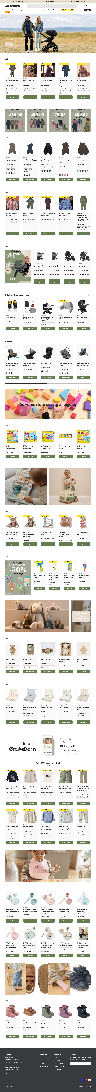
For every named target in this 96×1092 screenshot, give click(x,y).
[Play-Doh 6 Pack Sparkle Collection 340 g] (48, 436)
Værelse (35, 10)
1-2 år (43, 167)
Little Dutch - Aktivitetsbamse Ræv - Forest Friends (29, 534)
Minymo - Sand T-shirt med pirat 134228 (46, 787)
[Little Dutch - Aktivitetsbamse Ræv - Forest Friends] (30, 522)
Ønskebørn (10, 1086)
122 (16, 90)
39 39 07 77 (10, 1064)
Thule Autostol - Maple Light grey (29, 364)
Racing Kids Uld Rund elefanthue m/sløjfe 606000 (64, 160)
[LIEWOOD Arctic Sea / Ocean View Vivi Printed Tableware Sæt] (83, 933)
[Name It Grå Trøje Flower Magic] (30, 776)
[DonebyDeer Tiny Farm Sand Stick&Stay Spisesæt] (66, 933)
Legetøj (14, 10)
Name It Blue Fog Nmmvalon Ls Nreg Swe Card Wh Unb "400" (47, 828)
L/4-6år (7, 169)
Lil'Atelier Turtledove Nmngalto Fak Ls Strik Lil (29, 827)
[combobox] (52, 6)
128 (7, 92)
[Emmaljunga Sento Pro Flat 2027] (69, 256)
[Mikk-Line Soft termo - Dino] (48, 70)
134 (42, 797)
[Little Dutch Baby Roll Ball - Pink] (83, 522)
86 (12, 88)
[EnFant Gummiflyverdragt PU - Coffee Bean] (48, 203)
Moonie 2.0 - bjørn (10, 659)
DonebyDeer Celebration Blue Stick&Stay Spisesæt (30, 910)
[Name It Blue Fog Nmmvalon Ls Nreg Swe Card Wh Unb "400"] (48, 816)
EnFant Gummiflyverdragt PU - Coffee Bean (48, 214)
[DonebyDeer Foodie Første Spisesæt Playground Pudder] (12, 933)
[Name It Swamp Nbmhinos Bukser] (83, 816)
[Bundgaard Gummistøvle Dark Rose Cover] (66, 1012)
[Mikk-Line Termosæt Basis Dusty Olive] (12, 70)
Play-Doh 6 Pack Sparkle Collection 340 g (47, 447)
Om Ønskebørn (80, 1086)
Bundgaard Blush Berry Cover (12, 1023)
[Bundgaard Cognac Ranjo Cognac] (30, 1012)
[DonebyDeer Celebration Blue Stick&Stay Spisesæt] (30, 899)
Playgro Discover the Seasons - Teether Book (69, 577)
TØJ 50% (64, 10)
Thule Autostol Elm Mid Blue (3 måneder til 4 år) (83, 364)
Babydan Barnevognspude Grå (65, 318)
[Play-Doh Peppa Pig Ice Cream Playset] (30, 436)
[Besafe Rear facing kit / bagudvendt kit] (30, 307)
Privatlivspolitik (44, 1066)
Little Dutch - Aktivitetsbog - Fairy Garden (64, 534)
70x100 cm (8, 713)
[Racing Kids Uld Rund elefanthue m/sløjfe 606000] (66, 148)
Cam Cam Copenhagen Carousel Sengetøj (64, 706)
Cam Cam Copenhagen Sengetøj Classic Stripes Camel (83, 707)
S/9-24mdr (8, 167)
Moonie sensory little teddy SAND (64, 660)
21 (24, 1030)
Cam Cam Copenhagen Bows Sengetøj (11, 706)
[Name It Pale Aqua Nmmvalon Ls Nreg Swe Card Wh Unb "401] (66, 816)
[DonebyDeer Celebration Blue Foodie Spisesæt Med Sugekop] (12, 899)
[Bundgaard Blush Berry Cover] (12, 1012)
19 (42, 1030)
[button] (90, 6)
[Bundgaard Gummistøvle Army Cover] (48, 1012)
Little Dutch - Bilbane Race (46, 533)
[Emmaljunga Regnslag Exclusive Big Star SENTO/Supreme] (48, 307)
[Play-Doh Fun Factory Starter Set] (83, 436)
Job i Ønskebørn (88, 1086)
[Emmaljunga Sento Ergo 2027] (84, 256)
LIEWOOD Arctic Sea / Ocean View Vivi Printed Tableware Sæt (83, 945)
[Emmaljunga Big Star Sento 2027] (39, 256)
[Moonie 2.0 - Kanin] (30, 649)
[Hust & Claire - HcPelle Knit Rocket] (12, 776)
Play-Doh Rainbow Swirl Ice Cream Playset (12, 447)
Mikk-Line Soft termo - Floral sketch (29, 81)
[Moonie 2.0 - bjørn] (12, 649)
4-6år (51, 167)
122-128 (11, 838)
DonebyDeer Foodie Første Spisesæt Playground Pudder (11, 945)
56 (77, 834)
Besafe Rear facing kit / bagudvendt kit (29, 318)
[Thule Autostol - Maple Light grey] (30, 353)
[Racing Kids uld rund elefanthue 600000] (12, 148)
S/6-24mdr (85, 167)
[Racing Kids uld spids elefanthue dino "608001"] (30, 148)
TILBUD (71, 10)
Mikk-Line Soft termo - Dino (47, 81)
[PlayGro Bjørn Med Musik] (84, 566)
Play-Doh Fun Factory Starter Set (82, 447)
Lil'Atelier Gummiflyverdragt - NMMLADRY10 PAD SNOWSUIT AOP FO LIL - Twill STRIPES (83, 217)
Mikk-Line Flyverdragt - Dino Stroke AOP (65, 214)
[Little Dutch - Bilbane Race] (48, 522)
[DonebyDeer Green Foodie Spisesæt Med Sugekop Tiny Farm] (30, 933)
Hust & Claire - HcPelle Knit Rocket (11, 787)
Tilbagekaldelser (58, 1069)
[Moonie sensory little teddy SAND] (66, 649)
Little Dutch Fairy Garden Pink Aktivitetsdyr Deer (12, 533)
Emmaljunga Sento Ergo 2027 (84, 266)
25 (27, 1030)
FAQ (41, 1060)
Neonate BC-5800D (11, 317)
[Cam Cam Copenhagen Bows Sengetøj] (12, 695)
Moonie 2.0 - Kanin (28, 659)
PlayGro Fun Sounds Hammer (39, 576)
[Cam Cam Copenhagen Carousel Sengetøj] (66, 695)
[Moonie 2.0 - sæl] (48, 649)
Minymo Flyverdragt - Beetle (29, 214)
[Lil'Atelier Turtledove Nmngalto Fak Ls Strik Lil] (30, 816)
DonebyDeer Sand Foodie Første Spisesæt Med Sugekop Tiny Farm (47, 945)
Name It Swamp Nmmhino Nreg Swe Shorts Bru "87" (65, 787)
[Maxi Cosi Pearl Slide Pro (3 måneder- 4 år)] (12, 353)
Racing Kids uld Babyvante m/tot (45, 160)
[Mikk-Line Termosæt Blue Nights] (66, 70)
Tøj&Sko (55, 10)
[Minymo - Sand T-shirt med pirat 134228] (48, 776)
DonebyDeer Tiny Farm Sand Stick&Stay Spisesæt (65, 944)
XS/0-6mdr (79, 167)
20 (6, 1030)
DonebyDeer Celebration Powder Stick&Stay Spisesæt (65, 911)
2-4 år (47, 167)
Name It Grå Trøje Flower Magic (29, 787)
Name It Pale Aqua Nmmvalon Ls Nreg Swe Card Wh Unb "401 (65, 828)
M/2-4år (13, 167)
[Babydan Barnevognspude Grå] (66, 307)
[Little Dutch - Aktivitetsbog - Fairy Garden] (66, 522)
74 (6, 88)
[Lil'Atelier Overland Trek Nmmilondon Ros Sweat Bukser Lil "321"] (83, 776)
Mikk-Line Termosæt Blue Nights (65, 81)
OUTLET (8, 12)
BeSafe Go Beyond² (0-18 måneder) (65, 364)
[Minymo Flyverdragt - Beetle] (30, 203)
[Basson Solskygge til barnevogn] (83, 307)
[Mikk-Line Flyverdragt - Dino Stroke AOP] (66, 203)
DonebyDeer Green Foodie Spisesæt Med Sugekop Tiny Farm (30, 945)
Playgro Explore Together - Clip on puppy (54, 577)
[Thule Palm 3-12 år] (48, 353)
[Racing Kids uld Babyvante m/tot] (48, 148)
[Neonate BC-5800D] (12, 307)
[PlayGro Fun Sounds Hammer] (39, 566)
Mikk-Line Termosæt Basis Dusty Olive (12, 81)
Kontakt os (56, 1057)
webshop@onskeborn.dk (15, 1062)
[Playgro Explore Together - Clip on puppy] (54, 566)
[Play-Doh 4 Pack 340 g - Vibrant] (66, 436)
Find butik (42, 1057)
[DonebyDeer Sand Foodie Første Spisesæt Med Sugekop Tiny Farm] (48, 933)
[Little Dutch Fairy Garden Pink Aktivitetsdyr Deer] (12, 522)
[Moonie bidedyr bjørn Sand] (83, 649)
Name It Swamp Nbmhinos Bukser (81, 827)
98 (6, 90)
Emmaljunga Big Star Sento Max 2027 (54, 266)
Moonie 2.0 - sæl (45, 659)
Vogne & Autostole (24, 10)
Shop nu (75, 44)
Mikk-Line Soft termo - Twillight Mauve (82, 81)
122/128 (78, 227)
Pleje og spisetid (45, 10)
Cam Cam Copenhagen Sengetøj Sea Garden (47, 706)
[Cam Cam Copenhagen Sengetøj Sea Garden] (48, 695)
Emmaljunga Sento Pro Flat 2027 (69, 266)
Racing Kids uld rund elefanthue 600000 (11, 160)
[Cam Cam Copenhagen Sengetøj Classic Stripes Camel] (83, 695)
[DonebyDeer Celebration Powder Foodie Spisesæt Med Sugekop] (48, 899)
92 (15, 88)
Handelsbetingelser (59, 1066)
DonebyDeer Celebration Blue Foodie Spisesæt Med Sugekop (12, 911)
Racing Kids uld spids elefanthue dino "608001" (30, 160)
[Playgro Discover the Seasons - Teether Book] (69, 566)
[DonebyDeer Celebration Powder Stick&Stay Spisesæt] (66, 899)
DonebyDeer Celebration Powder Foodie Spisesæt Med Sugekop (47, 911)
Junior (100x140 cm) (27, 717)
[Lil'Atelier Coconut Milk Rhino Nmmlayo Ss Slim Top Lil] (12, 816)
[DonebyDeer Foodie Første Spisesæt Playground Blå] (83, 899)
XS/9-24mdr (26, 167)
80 (9, 88)
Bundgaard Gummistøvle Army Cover (47, 1023)
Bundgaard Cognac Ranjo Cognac (29, 1023)
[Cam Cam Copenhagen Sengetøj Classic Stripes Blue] (30, 695)
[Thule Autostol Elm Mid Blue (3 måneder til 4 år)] (83, 353)
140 (46, 797)
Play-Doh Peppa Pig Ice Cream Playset (29, 447)
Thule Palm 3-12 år (46, 363)
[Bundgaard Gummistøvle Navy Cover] (83, 1012)
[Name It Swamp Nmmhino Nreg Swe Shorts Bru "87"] (66, 776)
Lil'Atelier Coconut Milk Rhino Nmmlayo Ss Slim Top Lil (12, 828)
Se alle (6, 59)
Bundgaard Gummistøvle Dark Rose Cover (65, 1023)
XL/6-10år (13, 169)
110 (10, 90)
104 (30, 88)
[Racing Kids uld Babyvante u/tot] (83, 148)
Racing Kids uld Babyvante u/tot (81, 160)
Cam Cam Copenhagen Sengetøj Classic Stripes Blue (29, 707)
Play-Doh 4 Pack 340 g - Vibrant (65, 447)
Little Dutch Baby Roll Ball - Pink (83, 533)
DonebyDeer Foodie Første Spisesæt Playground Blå (82, 911)
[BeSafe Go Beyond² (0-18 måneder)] (66, 353)
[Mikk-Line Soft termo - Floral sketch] (30, 70)
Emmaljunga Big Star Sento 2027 (39, 266)
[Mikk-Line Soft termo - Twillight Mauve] (83, 70)
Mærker (7, 10)
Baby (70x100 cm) (27, 715)
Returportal (57, 1060)
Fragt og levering (58, 1063)
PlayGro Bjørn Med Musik (84, 576)
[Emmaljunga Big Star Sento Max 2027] (54, 256)
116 (13, 90)
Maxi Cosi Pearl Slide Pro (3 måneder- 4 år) (12, 364)
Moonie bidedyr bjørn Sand (82, 660)
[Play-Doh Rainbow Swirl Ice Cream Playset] (12, 436)
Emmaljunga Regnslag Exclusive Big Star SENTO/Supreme (47, 318)
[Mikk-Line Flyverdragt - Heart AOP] (12, 203)
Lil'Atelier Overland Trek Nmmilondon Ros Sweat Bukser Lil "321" (83, 788)
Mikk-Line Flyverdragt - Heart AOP (12, 214)
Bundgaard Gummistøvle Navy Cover (83, 1023)
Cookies (42, 1063)
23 (42, 1032)
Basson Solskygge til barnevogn (82, 318)
